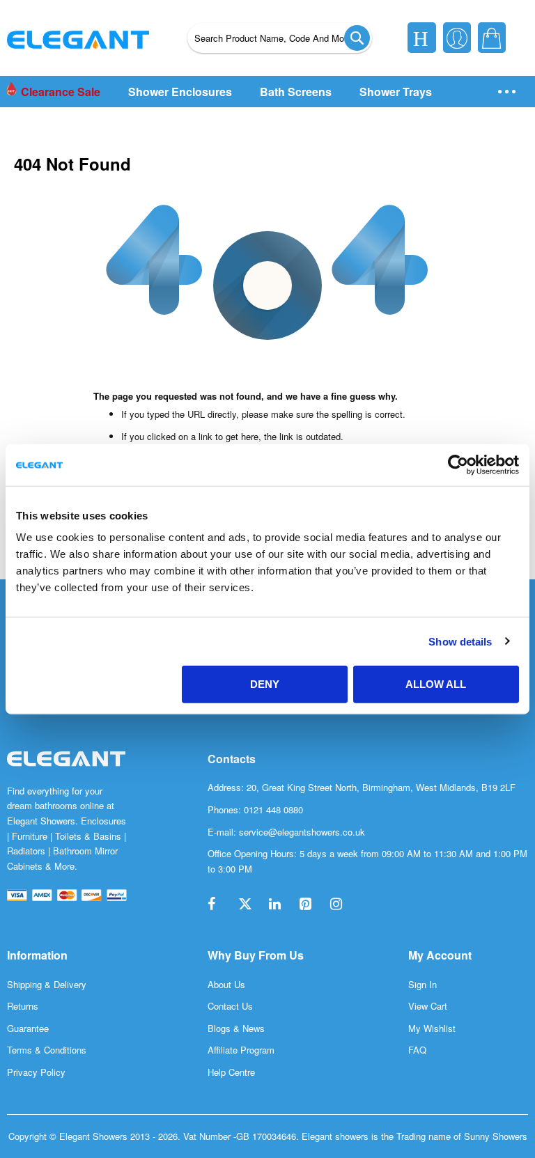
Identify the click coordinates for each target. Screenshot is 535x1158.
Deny (264, 684)
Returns (22, 1005)
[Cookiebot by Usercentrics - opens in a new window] (458, 464)
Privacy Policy (36, 1072)
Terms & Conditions (46, 1049)
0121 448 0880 (273, 809)
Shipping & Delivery (46, 984)
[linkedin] (283, 904)
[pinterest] (313, 904)
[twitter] (252, 904)
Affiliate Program (241, 1049)
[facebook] (221, 904)
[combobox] (279, 38)
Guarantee (28, 1028)
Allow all (435, 684)
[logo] (66, 773)
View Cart (427, 1005)
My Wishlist (432, 1028)
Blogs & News (236, 1028)
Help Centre (231, 1072)
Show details (460, 641)
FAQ (417, 1049)
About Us (226, 984)
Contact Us (230, 1005)
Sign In (422, 984)
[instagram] (344, 904)
